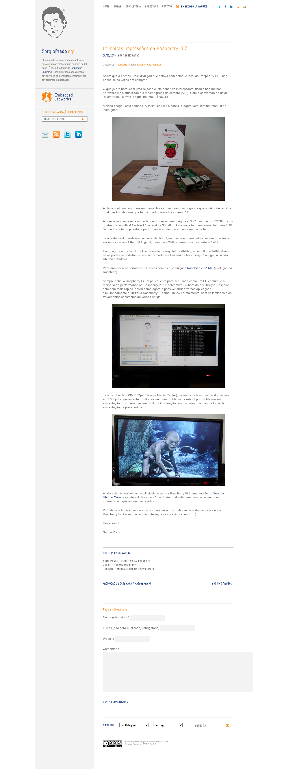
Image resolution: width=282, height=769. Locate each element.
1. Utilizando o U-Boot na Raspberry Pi (126, 561)
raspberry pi (143, 64)
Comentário (111, 649)
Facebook (225, 6)
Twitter (67, 134)
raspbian (156, 64)
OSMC (208, 268)
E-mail (45, 134)
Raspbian (193, 268)
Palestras (151, 6)
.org (58, 51)
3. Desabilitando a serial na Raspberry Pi (128, 569)
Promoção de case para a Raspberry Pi (127, 583)
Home (106, 6)
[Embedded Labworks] (64, 97)
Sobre (117, 6)
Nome (116, 617)
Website (108, 638)
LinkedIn (78, 134)
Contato (167, 6)
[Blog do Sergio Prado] (64, 22)
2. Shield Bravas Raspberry (120, 565)
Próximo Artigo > (222, 583)
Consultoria (133, 6)
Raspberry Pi (123, 64)
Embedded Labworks (194, 6)
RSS (56, 134)
